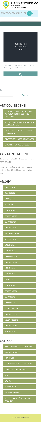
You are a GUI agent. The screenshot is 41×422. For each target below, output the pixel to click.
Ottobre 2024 (11, 262)
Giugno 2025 (10, 250)
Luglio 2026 (10, 187)
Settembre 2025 (12, 233)
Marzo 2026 (10, 210)
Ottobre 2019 (11, 325)
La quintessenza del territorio (19, 363)
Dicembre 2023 (11, 302)
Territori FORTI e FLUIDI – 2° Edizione (13, 158)
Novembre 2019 (11, 320)
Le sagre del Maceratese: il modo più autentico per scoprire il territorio (19, 114)
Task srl (26, 418)
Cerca (2, 90)
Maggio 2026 (10, 199)
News (7, 375)
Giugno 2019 (10, 331)
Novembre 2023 (11, 308)
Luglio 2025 (10, 245)
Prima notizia (11, 386)
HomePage (9, 358)
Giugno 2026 (10, 193)
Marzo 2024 (10, 285)
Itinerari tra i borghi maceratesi (19, 139)
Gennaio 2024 (10, 297)
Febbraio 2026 (11, 216)
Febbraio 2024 (11, 291)
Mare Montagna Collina (15, 369)
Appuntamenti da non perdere (18, 346)
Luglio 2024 (10, 268)
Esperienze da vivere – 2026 (17, 145)
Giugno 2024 (10, 273)
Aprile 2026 (10, 204)
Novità (8, 381)
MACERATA (24, 3)
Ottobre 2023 (11, 314)
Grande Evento (11, 352)
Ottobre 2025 (11, 227)
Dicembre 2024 (11, 256)
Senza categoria (12, 392)
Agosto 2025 (10, 239)
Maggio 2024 (10, 279)
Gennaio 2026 (10, 222)
